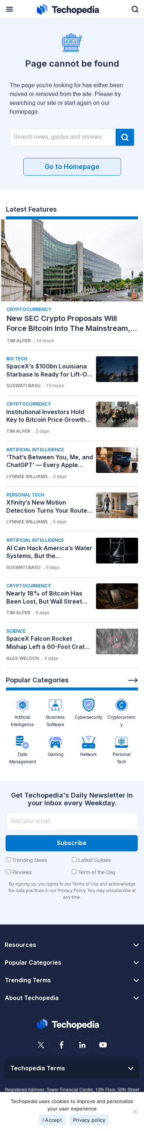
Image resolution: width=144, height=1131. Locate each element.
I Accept (52, 1120)
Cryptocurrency (29, 309)
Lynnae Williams (27, 476)
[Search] (125, 137)
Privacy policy (89, 1120)
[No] (134, 1111)
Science (15, 631)
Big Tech (16, 358)
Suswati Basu (23, 385)
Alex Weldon (22, 658)
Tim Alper (19, 340)
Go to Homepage (72, 166)
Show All (133, 680)
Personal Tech (25, 495)
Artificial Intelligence (35, 449)
